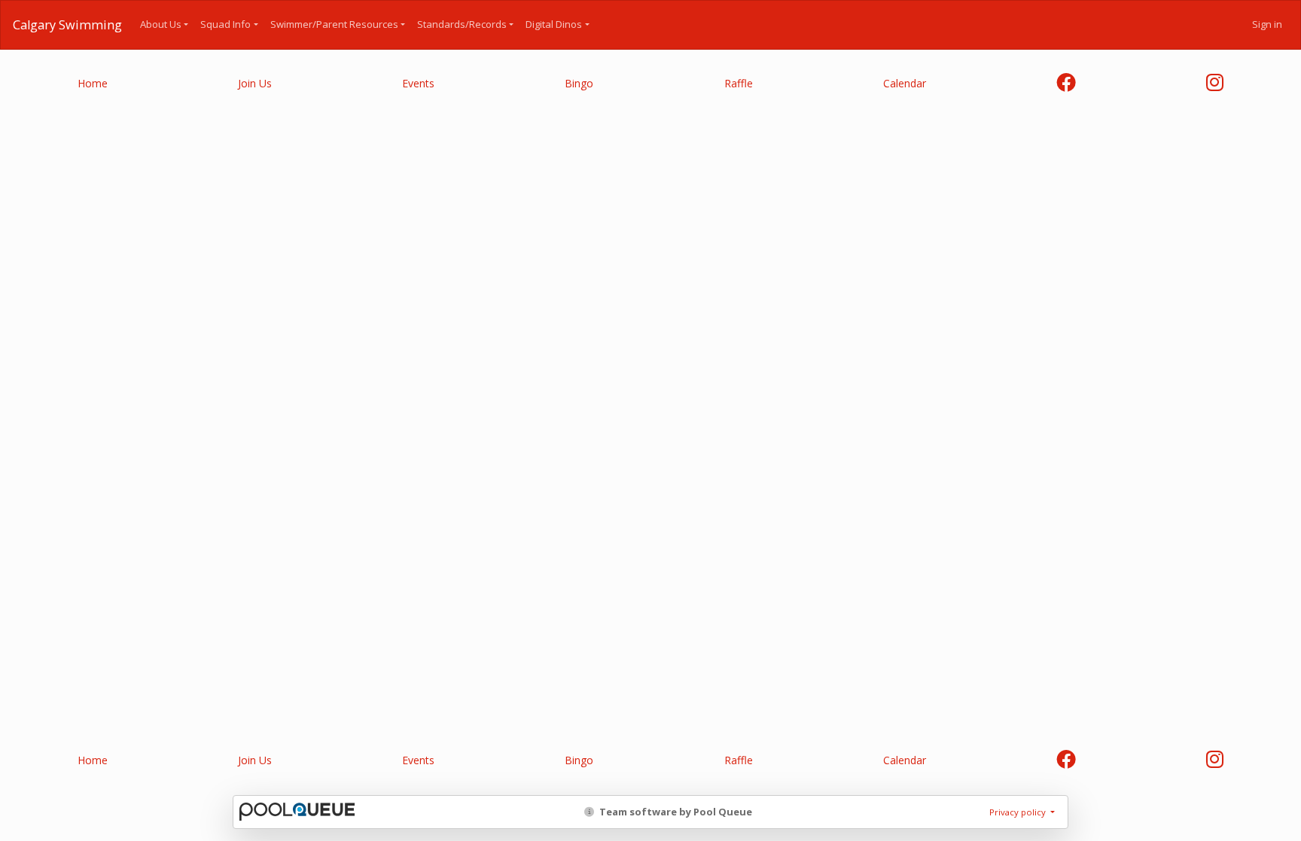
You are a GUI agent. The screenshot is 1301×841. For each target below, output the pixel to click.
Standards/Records (462, 24)
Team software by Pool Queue (674, 811)
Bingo (579, 83)
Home (93, 83)
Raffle (738, 83)
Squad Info (225, 24)
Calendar (904, 83)
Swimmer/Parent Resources (334, 24)
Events (418, 83)
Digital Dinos (554, 24)
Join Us (255, 83)
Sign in (1267, 24)
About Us (160, 24)
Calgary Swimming (67, 25)
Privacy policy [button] (1018, 812)
